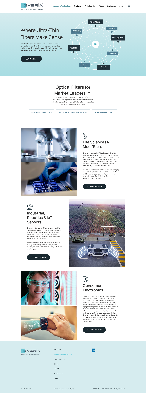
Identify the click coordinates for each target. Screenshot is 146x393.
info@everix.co (107, 389)
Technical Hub (59, 359)
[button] (129, 6)
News (56, 364)
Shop (56, 378)
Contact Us (58, 373)
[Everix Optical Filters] (93, 350)
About (56, 369)
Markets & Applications (63, 354)
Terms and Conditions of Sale (64, 389)
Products (57, 349)
